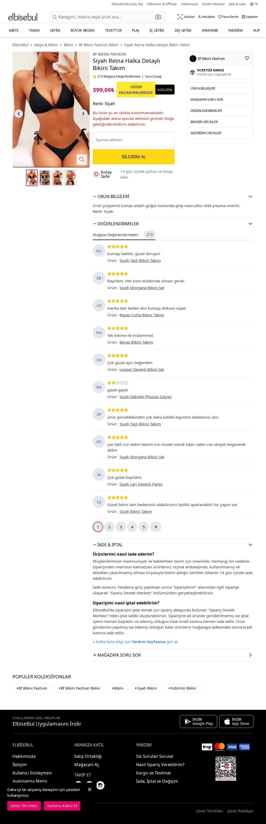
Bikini (68, 44)
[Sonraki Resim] (83, 114)
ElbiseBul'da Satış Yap (127, 4)
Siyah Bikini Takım (135, 511)
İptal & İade (237, 4)
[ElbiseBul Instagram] (100, 785)
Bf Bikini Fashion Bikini (98, 44)
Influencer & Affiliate (162, 4)
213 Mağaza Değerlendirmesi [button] (119, 76)
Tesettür (113, 30)
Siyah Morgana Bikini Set (141, 287)
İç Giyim (157, 30)
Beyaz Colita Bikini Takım (141, 314)
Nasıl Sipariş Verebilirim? (160, 764)
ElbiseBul (20, 44)
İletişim (19, 764)
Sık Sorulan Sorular (155, 756)
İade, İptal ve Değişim (157, 781)
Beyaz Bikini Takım (136, 342)
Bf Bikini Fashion (109, 54)
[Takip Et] (247, 58)
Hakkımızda (189, 4)
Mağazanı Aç (86, 764)
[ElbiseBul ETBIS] (225, 768)
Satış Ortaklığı (88, 756)
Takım (34, 30)
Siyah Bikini (147, 688)
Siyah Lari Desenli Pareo (141, 484)
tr (256, 4)
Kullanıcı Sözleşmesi (32, 773)
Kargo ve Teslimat (153, 773)
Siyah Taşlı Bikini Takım (140, 260)
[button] (159, 17)
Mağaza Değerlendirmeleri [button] (122, 234)
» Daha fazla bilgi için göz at (135, 641)
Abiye (13, 30)
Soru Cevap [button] (153, 76)
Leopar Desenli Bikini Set (141, 369)
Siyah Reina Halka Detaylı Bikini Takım (157, 44)
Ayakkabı (210, 30)
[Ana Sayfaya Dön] (22, 17)
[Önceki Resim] (19, 114)
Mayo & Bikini (46, 44)
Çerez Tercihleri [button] (209, 810)
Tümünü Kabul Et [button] (62, 805)
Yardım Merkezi (213, 4)
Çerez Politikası (240, 810)
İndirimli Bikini (183, 688)
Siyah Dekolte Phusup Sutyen (145, 396)
